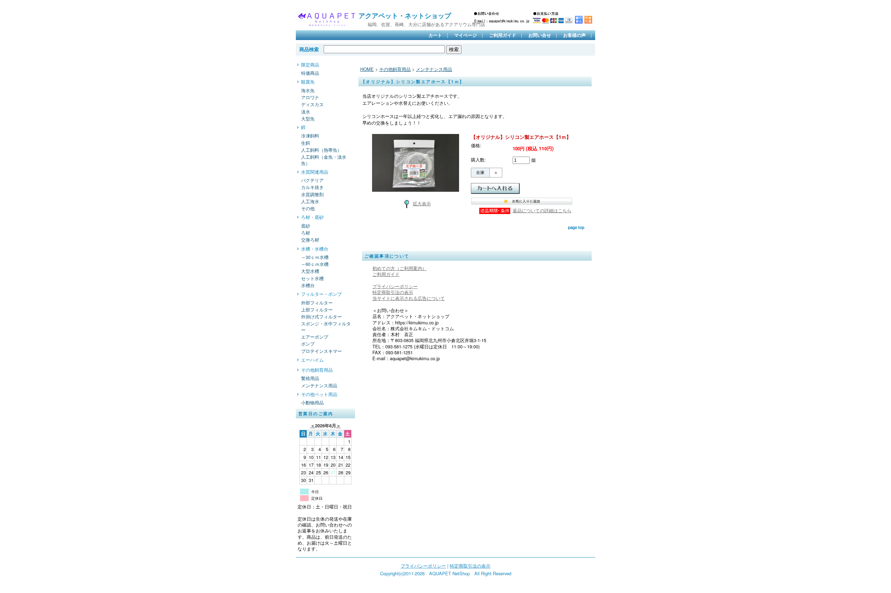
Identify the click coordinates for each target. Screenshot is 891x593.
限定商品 (310, 64)
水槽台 (308, 285)
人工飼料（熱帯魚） (321, 150)
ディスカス (312, 104)
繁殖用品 (310, 378)
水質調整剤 (312, 194)
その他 (308, 208)
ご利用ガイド (502, 35)
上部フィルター (317, 309)
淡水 (305, 111)
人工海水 (310, 201)
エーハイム (312, 359)
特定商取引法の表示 (392, 292)
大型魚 (308, 118)
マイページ (465, 35)
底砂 (305, 225)
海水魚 (308, 90)
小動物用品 (312, 402)
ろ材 (305, 232)
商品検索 (309, 49)
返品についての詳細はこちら (542, 210)
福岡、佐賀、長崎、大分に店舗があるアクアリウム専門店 (421, 24)
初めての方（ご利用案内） (399, 268)
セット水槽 (312, 278)
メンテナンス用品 (319, 385)
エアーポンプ (314, 336)
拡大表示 (422, 203)
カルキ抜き (312, 187)
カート (435, 35)
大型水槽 (310, 271)
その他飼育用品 (317, 369)
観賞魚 (308, 81)
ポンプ (308, 343)
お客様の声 (574, 35)
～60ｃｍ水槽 (315, 264)
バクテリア (312, 180)
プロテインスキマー (321, 351)
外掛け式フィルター (321, 316)
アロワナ (310, 97)
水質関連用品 (314, 171)
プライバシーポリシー (395, 286)
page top (576, 227)
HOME (367, 69)
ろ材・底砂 (312, 217)
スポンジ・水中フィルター (326, 326)
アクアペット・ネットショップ (404, 15)
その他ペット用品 (319, 394)
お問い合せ (539, 35)
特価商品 (310, 73)
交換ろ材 (310, 239)
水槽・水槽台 (314, 248)
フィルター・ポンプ (321, 294)
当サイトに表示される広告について (408, 298)
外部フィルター (317, 302)
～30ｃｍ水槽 (315, 257)
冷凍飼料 (310, 135)
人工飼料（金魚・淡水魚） (323, 159)
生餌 (305, 143)
